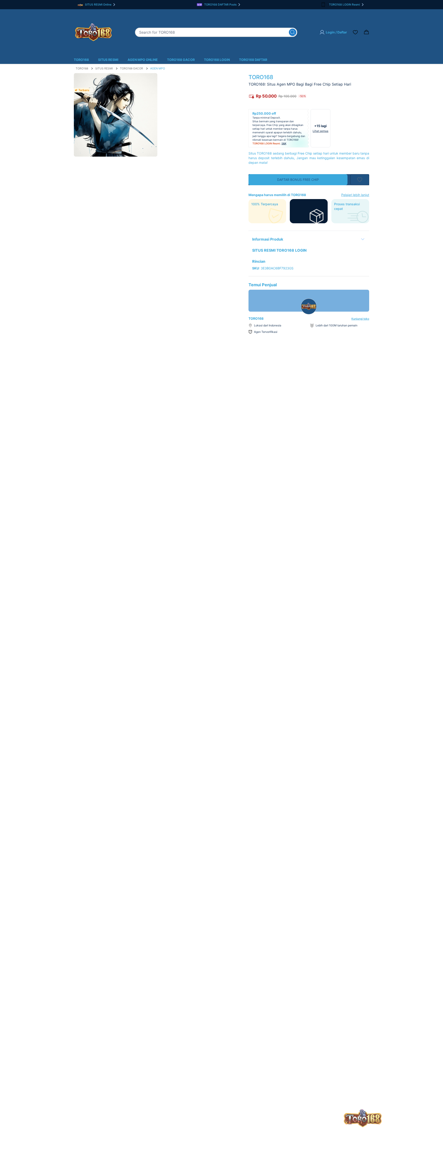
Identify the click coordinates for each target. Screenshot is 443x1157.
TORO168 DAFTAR (253, 60)
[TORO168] (93, 32)
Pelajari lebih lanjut (355, 195)
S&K (283, 143)
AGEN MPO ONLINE (143, 60)
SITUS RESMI (108, 60)
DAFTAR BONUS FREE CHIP (298, 180)
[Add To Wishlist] (359, 179)
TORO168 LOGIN (217, 60)
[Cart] (366, 32)
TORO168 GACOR (181, 60)
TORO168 (81, 60)
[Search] (292, 32)
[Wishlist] (355, 32)
